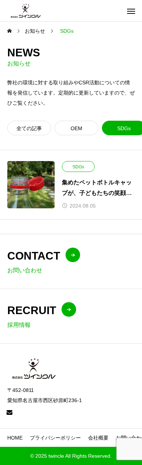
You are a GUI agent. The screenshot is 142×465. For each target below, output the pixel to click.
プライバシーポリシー (55, 438)
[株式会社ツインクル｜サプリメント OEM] (25, 10)
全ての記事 (29, 128)
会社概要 (98, 438)
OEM (76, 128)
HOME (15, 438)
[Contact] (9, 412)
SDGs (78, 166)
